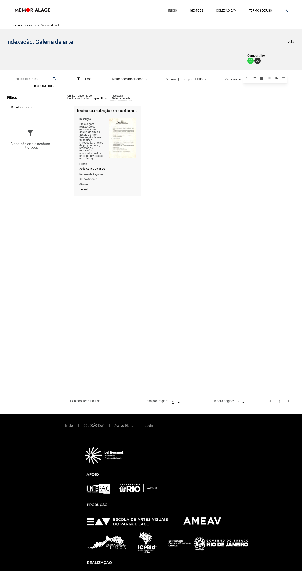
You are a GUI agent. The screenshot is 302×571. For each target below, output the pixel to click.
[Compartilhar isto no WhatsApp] (250, 62)
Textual (83, 189)
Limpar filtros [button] (99, 98)
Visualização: (234, 79)
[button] (286, 10)
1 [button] (280, 401)
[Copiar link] (257, 61)
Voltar (291, 41)
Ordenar (171, 79)
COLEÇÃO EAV (226, 10)
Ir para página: (224, 401)
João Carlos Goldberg (92, 168)
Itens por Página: (156, 401)
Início (172, 10)
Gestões (196, 10)
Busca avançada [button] (44, 85)
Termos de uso (260, 10)
